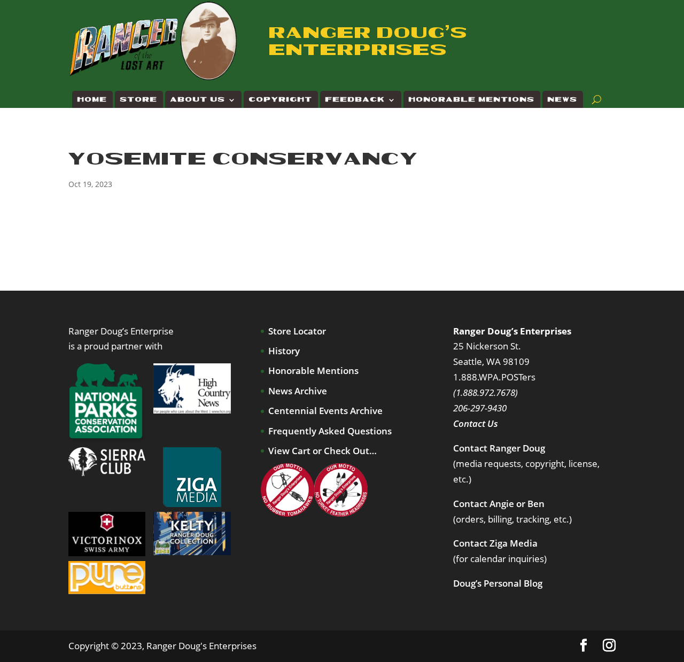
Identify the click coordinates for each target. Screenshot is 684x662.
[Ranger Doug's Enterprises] (153, 40)
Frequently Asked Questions (330, 431)
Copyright (281, 99)
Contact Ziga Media (495, 543)
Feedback (355, 99)
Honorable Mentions (472, 99)
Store (139, 99)
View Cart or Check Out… (322, 451)
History (284, 351)
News (563, 99)
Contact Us (475, 423)
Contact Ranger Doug (499, 448)
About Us (198, 99)
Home (92, 99)
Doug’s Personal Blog (497, 583)
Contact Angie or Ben (499, 503)
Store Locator (297, 331)
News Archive (297, 391)
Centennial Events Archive (325, 410)
